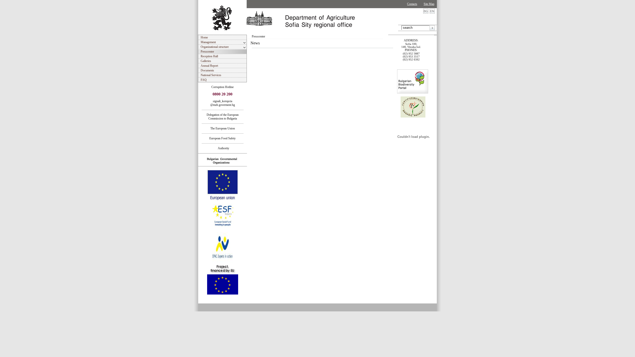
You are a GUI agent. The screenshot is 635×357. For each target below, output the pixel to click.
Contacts (412, 4)
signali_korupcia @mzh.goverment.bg (222, 103)
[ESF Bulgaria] (222, 230)
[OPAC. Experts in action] (222, 262)
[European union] (222, 199)
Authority (222, 148)
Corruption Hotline (222, 87)
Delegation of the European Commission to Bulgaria (223, 116)
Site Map (429, 4)
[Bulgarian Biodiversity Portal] (412, 92)
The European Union (222, 128)
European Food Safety (222, 138)
